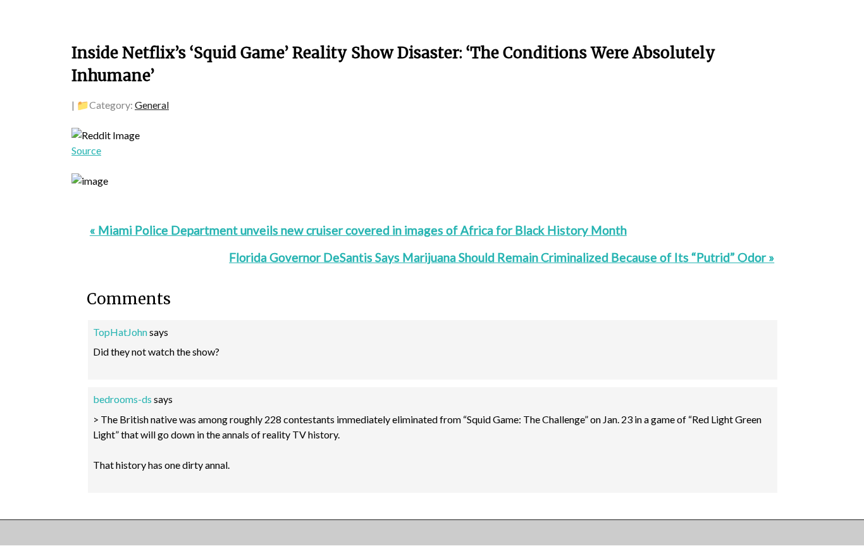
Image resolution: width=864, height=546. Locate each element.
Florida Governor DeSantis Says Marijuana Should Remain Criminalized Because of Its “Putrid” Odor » (501, 257)
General (152, 105)
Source (86, 150)
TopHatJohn (120, 332)
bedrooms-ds (122, 399)
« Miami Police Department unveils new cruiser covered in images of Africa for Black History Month (358, 230)
